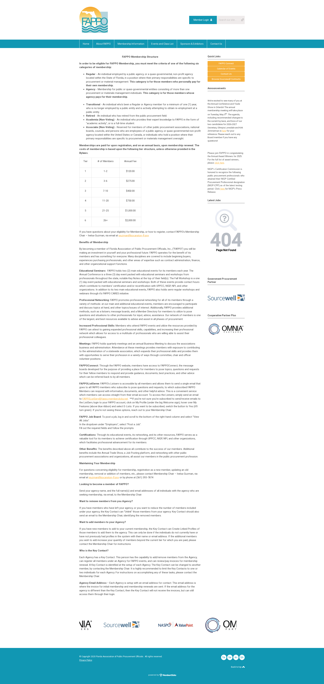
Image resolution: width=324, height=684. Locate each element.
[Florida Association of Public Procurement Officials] (93, 32)
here (224, 131)
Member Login (201, 20)
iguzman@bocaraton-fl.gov (134, 235)
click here (219, 163)
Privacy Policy (85, 660)
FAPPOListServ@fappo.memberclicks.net (105, 398)
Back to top (236, 667)
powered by (153, 675)
